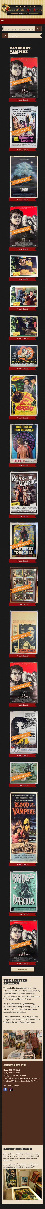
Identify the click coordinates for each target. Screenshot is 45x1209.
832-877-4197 (14, 1073)
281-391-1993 (20, 1075)
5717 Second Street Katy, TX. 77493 (24, 1081)
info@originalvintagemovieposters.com (24, 1078)
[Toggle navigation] (2, 21)
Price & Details (22, 100)
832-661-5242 (14, 1070)
